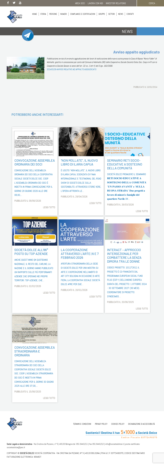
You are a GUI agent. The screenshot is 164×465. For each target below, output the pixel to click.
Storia (43, 14)
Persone (53, 14)
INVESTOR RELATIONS (116, 3)
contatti (130, 14)
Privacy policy (101, 424)
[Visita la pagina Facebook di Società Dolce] (8, 3)
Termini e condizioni (82, 424)
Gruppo (101, 14)
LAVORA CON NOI (95, 3)
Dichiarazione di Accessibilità (141, 424)
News (120, 14)
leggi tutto (49, 207)
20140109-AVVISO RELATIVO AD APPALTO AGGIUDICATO (71, 69)
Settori (111, 14)
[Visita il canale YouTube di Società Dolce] (20, 3)
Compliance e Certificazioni (82, 14)
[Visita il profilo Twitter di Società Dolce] (14, 3)
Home (34, 14)
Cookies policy (117, 424)
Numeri (63, 14)
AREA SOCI (80, 3)
